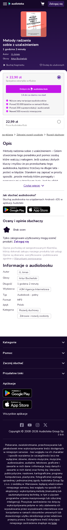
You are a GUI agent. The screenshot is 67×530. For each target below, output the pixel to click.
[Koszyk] (43, 4)
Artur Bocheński (19, 58)
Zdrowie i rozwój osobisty (30, 134)
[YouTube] (30, 425)
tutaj (54, 523)
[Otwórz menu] (5, 4)
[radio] (33, 78)
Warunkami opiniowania (27, 258)
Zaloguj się (56, 4)
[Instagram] (37, 425)
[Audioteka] (16, 4)
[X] (45, 425)
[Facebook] (22, 425)
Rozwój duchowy (55, 134)
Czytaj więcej (32, 185)
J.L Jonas (15, 54)
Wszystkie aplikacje (15, 414)
